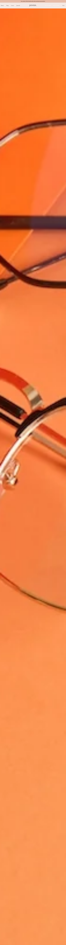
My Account (56, 5)
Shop (7, 5)
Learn (12, 5)
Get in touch (48, 5)
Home (2, 5)
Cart (63, 5)
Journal (18, 5)
